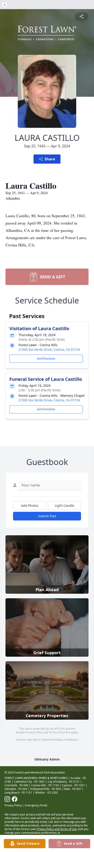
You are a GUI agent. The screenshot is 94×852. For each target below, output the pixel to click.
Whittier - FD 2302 (46, 793)
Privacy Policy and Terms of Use (57, 829)
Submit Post (47, 516)
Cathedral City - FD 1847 (29, 782)
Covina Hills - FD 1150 (45, 785)
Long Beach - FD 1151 (18, 793)
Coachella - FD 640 (16, 785)
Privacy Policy (34, 732)
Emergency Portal (36, 805)
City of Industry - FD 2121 (64, 782)
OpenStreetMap (52, 740)
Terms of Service (59, 732)
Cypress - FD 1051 (73, 785)
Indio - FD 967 (72, 789)
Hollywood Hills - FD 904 (45, 789)
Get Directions (46, 359)
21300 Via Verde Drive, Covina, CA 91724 (49, 349)
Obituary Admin (47, 759)
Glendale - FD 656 (16, 789)
